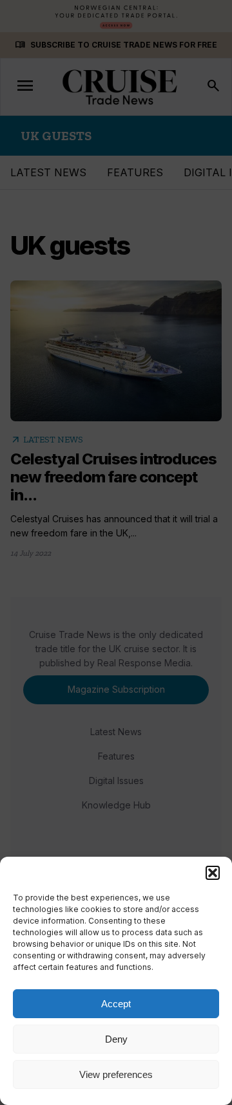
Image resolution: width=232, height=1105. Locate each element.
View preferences (116, 1074)
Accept (116, 1003)
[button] (212, 872)
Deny (116, 1039)
